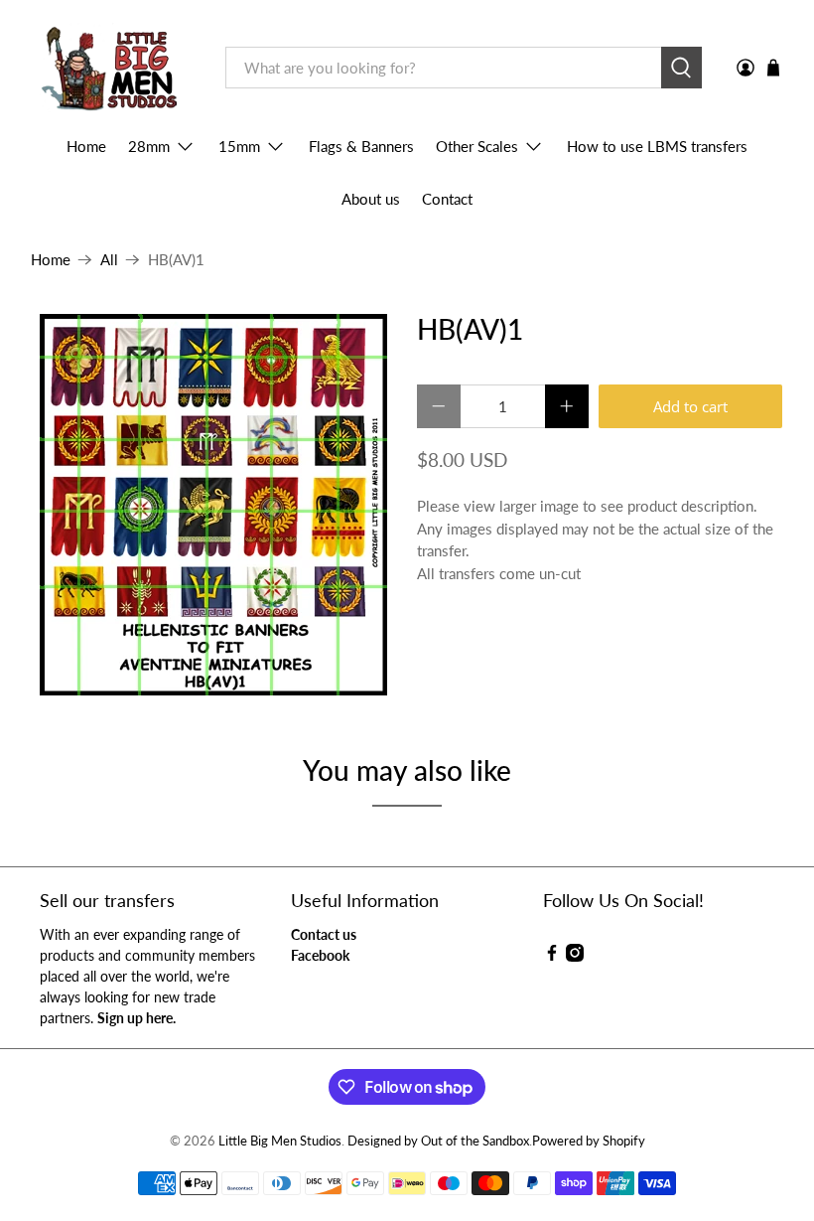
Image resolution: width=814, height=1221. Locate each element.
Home (86, 146)
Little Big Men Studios (279, 1141)
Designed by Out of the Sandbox (438, 1141)
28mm (149, 146)
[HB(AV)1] (214, 504)
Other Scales (477, 146)
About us (370, 199)
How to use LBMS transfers (657, 146)
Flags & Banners (361, 146)
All (109, 259)
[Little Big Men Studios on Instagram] (575, 956)
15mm (239, 146)
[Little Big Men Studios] (114, 68)
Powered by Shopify (588, 1141)
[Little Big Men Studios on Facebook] (552, 956)
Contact (447, 199)
